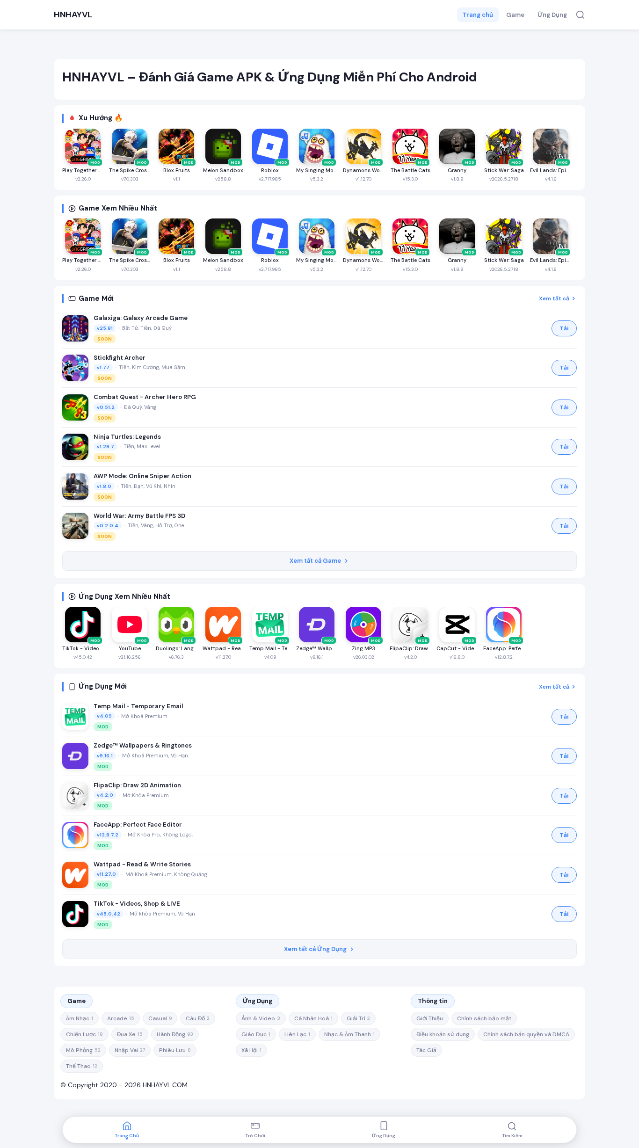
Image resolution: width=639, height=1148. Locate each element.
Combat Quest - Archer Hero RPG (145, 397)
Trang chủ (478, 15)
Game (515, 15)
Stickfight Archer (119, 358)
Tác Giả (426, 1050)
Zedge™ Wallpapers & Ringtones (143, 745)
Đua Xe (130, 1034)
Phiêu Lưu (175, 1050)
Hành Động (175, 1034)
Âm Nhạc (79, 1018)
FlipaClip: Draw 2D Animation (137, 785)
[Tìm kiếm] (580, 15)
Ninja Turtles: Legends (127, 437)
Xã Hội (251, 1050)
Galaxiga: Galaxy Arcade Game (141, 318)
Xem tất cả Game (315, 561)
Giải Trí (358, 1018)
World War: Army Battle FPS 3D (139, 516)
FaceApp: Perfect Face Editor (138, 824)
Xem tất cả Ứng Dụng (315, 949)
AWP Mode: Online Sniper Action (142, 476)
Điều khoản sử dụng (442, 1034)
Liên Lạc (297, 1034)
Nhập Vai (130, 1050)
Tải (564, 328)
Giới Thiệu (429, 1018)
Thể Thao (81, 1066)
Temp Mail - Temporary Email (138, 706)
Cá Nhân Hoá (313, 1018)
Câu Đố (198, 1018)
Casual (160, 1018)
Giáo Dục (255, 1034)
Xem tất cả (554, 298)
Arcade (120, 1018)
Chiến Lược (84, 1034)
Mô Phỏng (83, 1050)
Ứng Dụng (552, 15)
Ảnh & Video (260, 1018)
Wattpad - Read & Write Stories (142, 864)
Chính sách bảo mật (484, 1018)
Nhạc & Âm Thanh (349, 1034)
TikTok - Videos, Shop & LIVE (137, 904)
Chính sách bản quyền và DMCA (526, 1034)
